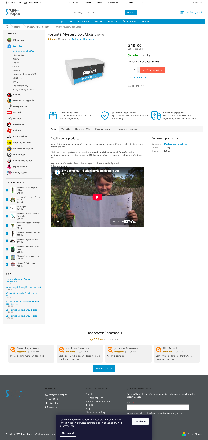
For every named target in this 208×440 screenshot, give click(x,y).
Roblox (17, 130)
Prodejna (73, 2)
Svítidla (15, 62)
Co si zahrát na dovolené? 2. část (21, 310)
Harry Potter (20, 106)
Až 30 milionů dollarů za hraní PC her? (21, 294)
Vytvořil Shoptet (195, 434)
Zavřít (143, 86)
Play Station (20, 136)
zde (72, 425)
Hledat (131, 12)
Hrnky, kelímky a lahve (23, 89)
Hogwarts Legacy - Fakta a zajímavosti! (18, 280)
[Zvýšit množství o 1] (138, 68)
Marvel (17, 112)
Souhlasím (140, 421)
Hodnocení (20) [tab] (82, 129)
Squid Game (20, 166)
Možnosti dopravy (93, 2)
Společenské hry (20, 85)
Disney (17, 118)
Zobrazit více (104, 368)
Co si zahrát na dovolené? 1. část (21, 316)
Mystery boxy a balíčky (23, 51)
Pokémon (18, 124)
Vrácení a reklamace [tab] (127, 129)
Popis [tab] (53, 129)
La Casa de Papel (22, 160)
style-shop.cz (55, 403)
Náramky (16, 70)
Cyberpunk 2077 (22, 142)
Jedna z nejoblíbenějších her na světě (23, 287)
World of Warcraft (23, 148)
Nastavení (68, 433)
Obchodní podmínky (95, 412)
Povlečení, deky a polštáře (24, 74)
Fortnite (17, 46)
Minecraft (18, 40)
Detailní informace (137, 77)
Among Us (19, 94)
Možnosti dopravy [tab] (103, 129)
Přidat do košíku (154, 70)
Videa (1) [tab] (65, 129)
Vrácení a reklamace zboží (120, 2)
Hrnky (15, 81)
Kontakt (89, 405)
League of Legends (23, 100)
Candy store (20, 172)
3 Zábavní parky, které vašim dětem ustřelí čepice (22, 302)
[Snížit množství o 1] (138, 71)
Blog (88, 408)
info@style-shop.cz (58, 394)
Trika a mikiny (19, 55)
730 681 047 (55, 398)
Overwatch (19, 154)
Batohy (15, 58)
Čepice (15, 66)
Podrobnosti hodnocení (83, 39)
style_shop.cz (55, 407)
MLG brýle (17, 78)
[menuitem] (66, 21)
